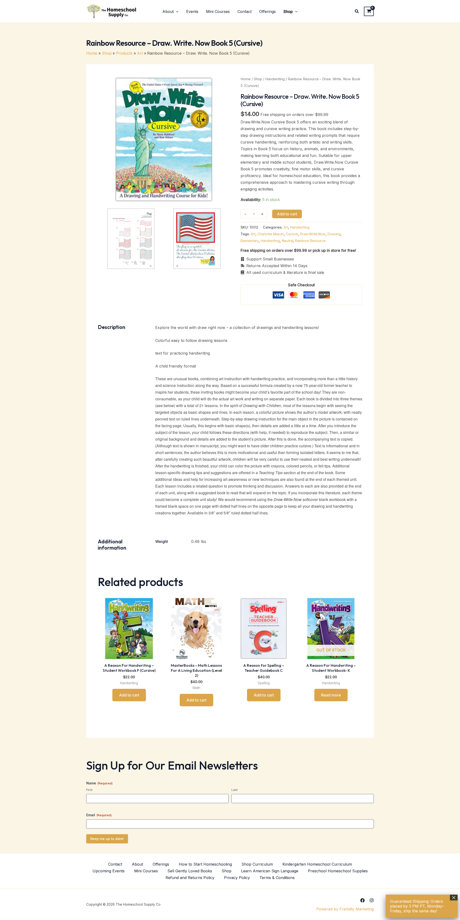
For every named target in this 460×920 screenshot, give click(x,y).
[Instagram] (371, 900)
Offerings (161, 864)
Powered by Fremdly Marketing (345, 909)
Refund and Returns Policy (190, 877)
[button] (176, 11)
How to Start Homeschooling (205, 864)
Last (234, 790)
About (137, 864)
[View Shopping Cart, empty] (369, 11)
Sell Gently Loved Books (189, 870)
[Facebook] (362, 900)
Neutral (287, 241)
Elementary (250, 241)
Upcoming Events (108, 870)
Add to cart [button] (129, 695)
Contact (115, 864)
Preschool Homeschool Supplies (338, 870)
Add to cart (287, 214)
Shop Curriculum (257, 864)
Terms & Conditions (277, 877)
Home (246, 79)
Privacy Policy (237, 877)
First (89, 790)
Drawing (334, 234)
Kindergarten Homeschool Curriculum (317, 864)
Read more (331, 695)
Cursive (292, 234)
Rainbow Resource (310, 241)
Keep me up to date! (107, 839)
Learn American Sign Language (269, 870)
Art (286, 227)
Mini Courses (146, 870)
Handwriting (275, 79)
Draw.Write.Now (313, 234)
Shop (258, 79)
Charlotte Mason (270, 234)
